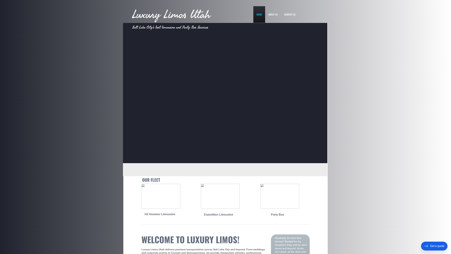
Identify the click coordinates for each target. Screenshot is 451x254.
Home (259, 14)
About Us (273, 14)
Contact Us (290, 14)
